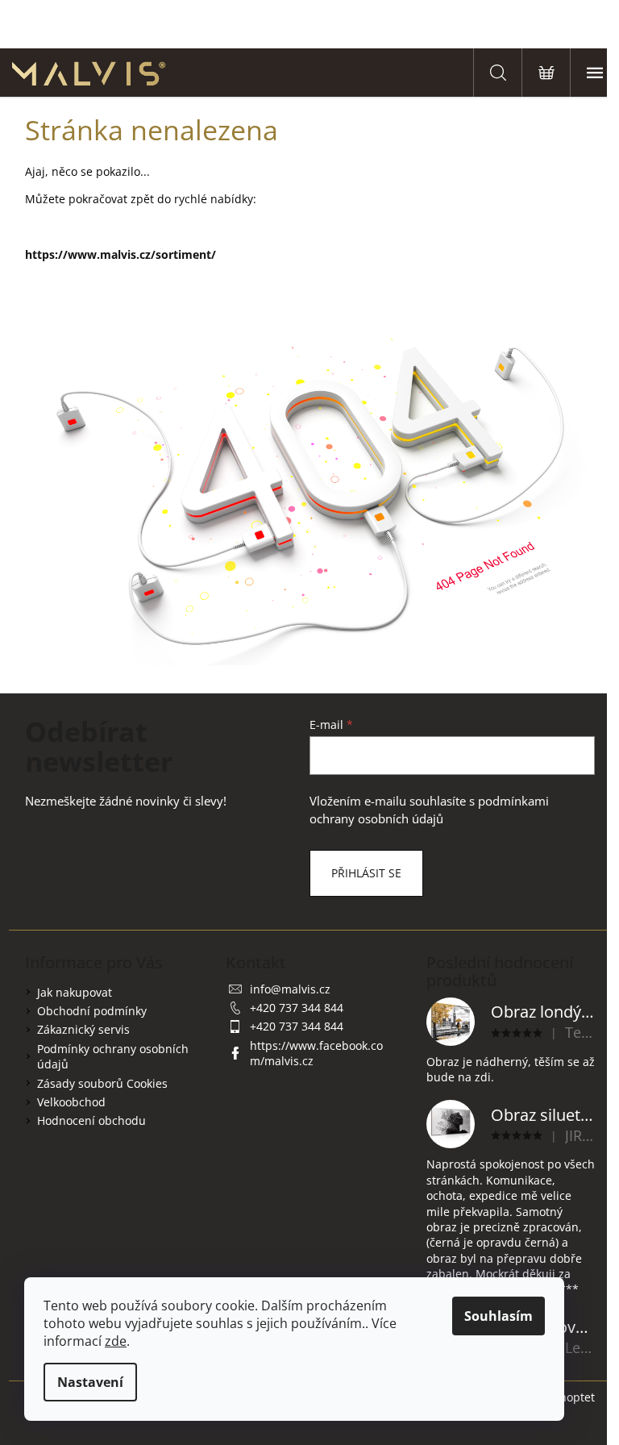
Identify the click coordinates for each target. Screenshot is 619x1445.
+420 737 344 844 (296, 1007)
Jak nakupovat (74, 992)
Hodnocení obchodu (91, 1120)
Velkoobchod (71, 1102)
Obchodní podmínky (92, 1010)
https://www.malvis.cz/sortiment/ (120, 254)
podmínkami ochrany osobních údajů (429, 810)
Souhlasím (498, 1316)
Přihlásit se (366, 873)
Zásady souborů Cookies (102, 1083)
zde (116, 1341)
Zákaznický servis (83, 1029)
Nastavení (90, 1382)
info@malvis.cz (290, 989)
